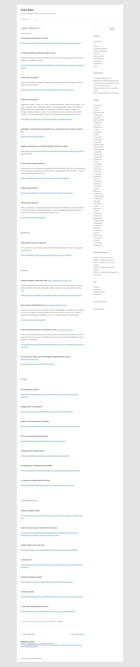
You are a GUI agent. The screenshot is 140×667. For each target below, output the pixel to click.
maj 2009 (96, 233)
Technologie (97, 61)
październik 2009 (99, 220)
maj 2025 (96, 107)
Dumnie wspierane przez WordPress (31, 658)
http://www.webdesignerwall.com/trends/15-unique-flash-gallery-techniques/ (47, 485)
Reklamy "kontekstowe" (101, 51)
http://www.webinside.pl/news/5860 (33, 217)
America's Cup (98, 41)
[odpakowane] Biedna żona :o (103, 78)
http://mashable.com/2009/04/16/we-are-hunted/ (38, 364)
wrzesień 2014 (98, 157)
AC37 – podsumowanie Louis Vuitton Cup (106, 93)
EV (35, 19)
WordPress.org (98, 294)
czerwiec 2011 (98, 181)
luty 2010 (96, 211)
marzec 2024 (97, 117)
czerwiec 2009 (98, 230)
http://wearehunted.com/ (29, 359)
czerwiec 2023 (98, 127)
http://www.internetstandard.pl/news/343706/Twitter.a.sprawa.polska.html (46, 119)
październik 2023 (99, 120)
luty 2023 (96, 134)
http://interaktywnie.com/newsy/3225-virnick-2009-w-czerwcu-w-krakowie (46, 255)
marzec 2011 (97, 186)
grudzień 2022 (98, 139)
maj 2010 (96, 206)
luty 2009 (96, 240)
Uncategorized (98, 63)
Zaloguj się (97, 287)
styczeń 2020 (97, 152)
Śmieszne (96, 53)
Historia (96, 46)
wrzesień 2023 (98, 122)
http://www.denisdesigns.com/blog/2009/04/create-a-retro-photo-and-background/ (49, 550)
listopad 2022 (98, 142)
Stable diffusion (98, 58)
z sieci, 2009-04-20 (77, 634)
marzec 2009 (97, 238)
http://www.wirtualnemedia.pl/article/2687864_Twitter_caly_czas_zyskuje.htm (47, 90)
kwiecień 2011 (98, 184)
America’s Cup (25, 19)
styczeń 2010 (97, 213)
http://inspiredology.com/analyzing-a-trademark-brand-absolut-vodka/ (45, 456)
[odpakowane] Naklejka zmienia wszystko (106, 80)
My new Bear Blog (99, 309)
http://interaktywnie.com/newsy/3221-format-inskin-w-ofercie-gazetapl (45, 178)
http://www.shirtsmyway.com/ (56, 305)
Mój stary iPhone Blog (100, 301)
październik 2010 (99, 196)
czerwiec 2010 (98, 203)
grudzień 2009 (98, 215)
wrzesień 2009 (98, 223)
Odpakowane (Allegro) (100, 48)
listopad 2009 (98, 218)
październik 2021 (99, 147)
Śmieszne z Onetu (99, 56)
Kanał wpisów (98, 289)
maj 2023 (96, 130)
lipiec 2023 (97, 125)
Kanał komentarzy (99, 292)
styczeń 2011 (97, 191)
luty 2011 (96, 188)
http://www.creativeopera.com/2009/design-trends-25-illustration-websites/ (47, 412)
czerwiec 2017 (98, 154)
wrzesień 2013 (98, 159)
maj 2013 (96, 161)
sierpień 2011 (98, 176)
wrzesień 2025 (98, 105)
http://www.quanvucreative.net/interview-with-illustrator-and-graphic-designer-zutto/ (50, 426)
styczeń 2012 (97, 174)
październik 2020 (99, 149)
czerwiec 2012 (98, 166)
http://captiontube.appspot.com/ (59, 280)
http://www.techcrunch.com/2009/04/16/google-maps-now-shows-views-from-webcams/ (51, 43)
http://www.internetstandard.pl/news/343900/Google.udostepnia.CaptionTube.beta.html (51, 295)
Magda (60, 621)
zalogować (31, 644)
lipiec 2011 (97, 179)
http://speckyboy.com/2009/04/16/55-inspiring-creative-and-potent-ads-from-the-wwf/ (50, 470)
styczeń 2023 (97, 137)
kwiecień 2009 (98, 235)
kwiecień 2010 (98, 208)
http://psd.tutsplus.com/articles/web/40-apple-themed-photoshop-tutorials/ (47, 582)
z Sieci (42, 621)
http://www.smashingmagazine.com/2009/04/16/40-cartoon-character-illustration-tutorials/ (52, 597)
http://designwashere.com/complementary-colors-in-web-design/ (43, 441)
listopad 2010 (98, 193)
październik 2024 (99, 112)
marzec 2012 (97, 171)
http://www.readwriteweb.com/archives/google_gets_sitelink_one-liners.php (47, 193)
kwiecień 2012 (98, 169)
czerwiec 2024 (98, 115)
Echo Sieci (27, 10)
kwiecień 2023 (98, 132)
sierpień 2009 (98, 225)
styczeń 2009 (97, 243)
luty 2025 (96, 110)
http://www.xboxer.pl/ (65, 330)
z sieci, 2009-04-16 (28, 634)
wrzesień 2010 (98, 198)
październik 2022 (99, 144)
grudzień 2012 (98, 164)
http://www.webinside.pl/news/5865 (33, 320)
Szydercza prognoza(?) (106, 257)
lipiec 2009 (97, 228)
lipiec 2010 (97, 201)
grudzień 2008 (98, 245)
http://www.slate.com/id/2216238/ (32, 136)
